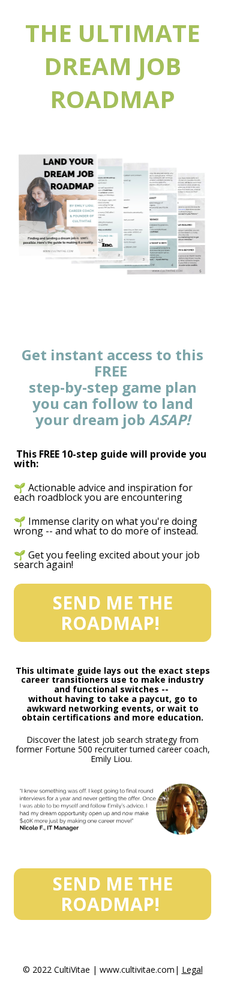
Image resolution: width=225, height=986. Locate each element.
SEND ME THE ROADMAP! (113, 612)
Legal (192, 969)
